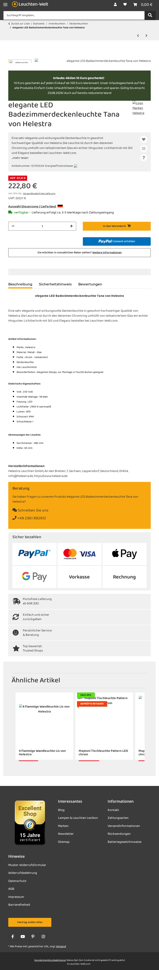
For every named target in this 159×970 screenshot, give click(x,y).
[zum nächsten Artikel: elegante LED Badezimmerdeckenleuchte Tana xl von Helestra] (146, 35)
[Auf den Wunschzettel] (143, 139)
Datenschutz (17, 881)
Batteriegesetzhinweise (124, 842)
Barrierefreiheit (19, 905)
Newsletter (66, 834)
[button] (115, 5)
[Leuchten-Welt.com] (30, 4)
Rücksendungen (119, 834)
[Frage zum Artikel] (143, 157)
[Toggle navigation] (5, 4)
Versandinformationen (124, 826)
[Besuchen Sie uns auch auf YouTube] (22, 937)
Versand (61, 946)
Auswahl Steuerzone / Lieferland (32, 206)
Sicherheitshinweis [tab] (55, 284)
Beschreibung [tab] (20, 284)
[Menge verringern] (13, 226)
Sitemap (64, 842)
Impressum (16, 897)
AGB (11, 889)
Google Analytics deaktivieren (50, 960)
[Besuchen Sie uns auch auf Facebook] (12, 937)
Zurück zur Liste (20, 24)
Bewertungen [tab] (90, 284)
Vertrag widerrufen (29, 922)
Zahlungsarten (118, 818)
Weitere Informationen (107, 252)
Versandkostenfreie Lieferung (39, 194)
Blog (61, 810)
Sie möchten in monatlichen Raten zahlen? (79, 252)
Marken (63, 826)
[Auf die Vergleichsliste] (143, 148)
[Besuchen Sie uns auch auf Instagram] (43, 937)
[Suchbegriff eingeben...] (150, 15)
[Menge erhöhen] (71, 226)
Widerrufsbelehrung (22, 873)
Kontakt (113, 810)
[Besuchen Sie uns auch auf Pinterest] (33, 937)
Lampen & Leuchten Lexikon (78, 818)
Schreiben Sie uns (32, 511)
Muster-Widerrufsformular (27, 865)
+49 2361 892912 (31, 518)
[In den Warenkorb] (11, 56)
